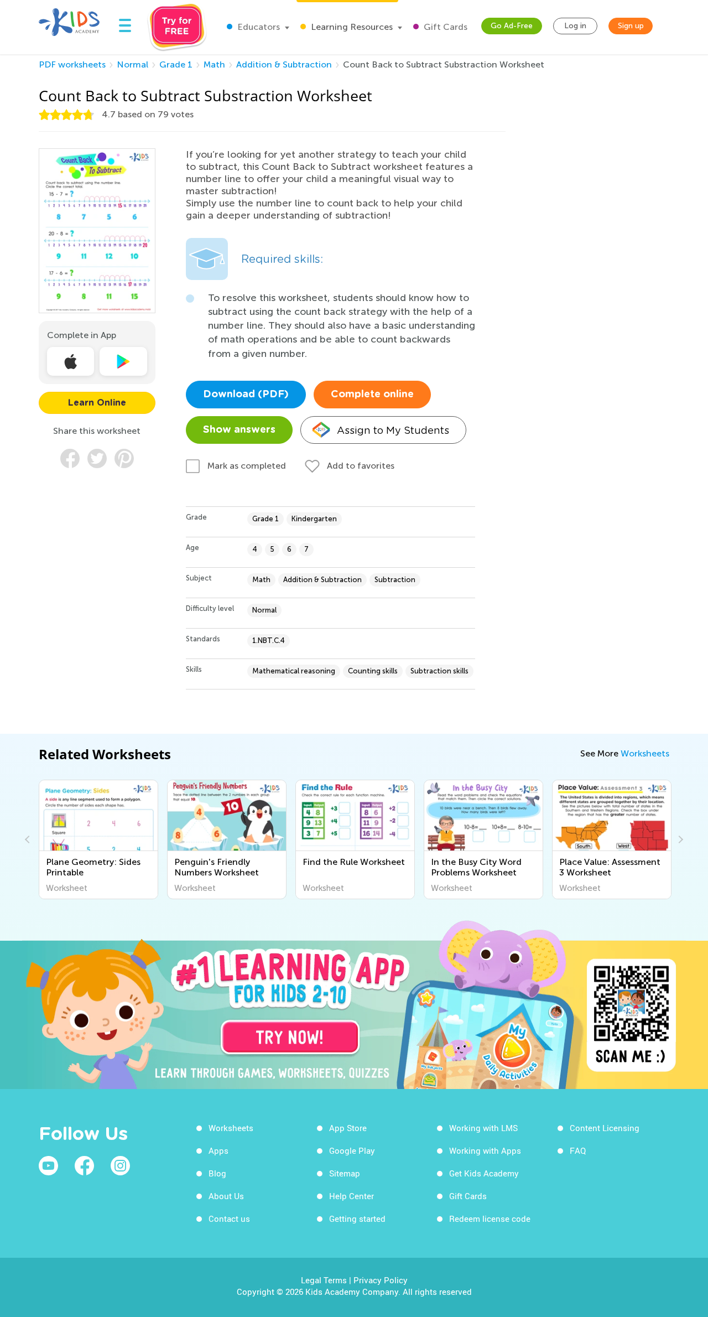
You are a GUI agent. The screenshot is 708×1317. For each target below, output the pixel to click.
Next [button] (679, 839)
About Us (226, 1195)
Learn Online (97, 402)
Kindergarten (314, 519)
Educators (257, 27)
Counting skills (373, 671)
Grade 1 (175, 64)
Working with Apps (485, 1150)
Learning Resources (351, 27)
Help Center (351, 1195)
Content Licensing (604, 1127)
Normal (132, 64)
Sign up (631, 25)
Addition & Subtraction (284, 64)
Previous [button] (28, 839)
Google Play (352, 1150)
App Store (348, 1127)
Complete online (372, 395)
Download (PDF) (246, 395)
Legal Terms (324, 1279)
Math (214, 64)
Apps (218, 1150)
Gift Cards (444, 27)
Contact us (229, 1218)
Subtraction (394, 579)
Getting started (357, 1218)
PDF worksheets (72, 64)
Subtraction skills (439, 671)
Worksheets (645, 753)
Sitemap (344, 1173)
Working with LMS (483, 1127)
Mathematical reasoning (293, 671)
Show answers (239, 430)
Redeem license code (489, 1218)
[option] (98, 839)
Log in (575, 25)
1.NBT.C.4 (268, 640)
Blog (217, 1173)
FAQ (578, 1150)
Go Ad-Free (512, 25)
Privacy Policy (380, 1279)
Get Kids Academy (484, 1173)
